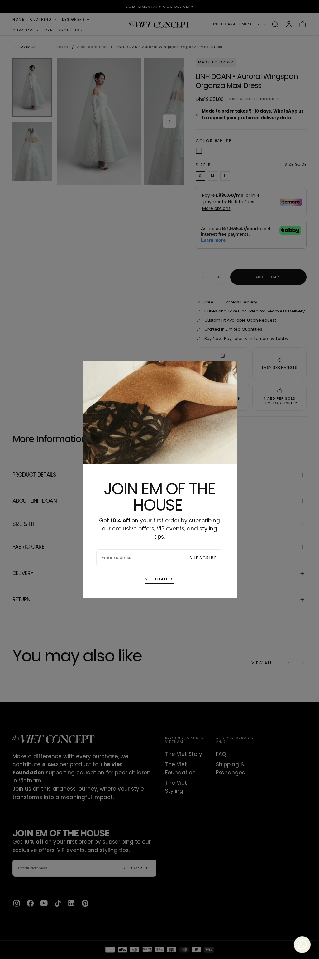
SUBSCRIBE (203, 558)
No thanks (159, 579)
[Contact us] (303, 943)
